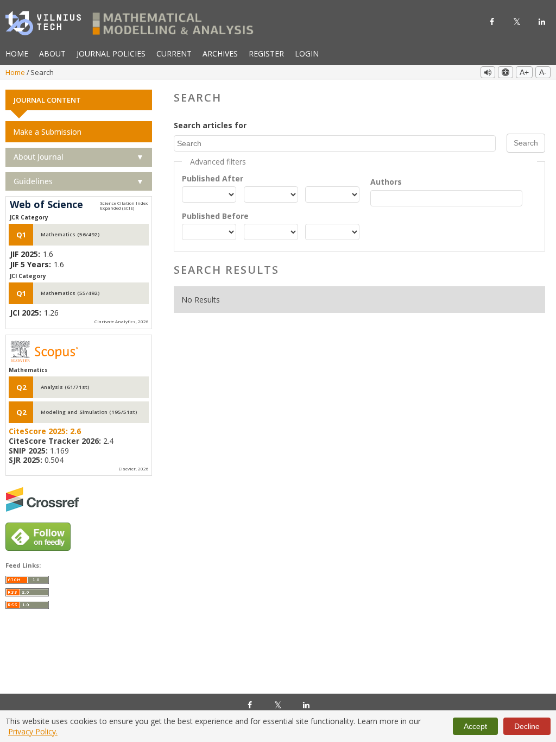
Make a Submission (47, 132)
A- (543, 72)
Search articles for (210, 125)
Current (174, 53)
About (52, 53)
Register (266, 53)
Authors (386, 182)
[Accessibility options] (505, 72)
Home (16, 53)
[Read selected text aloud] (488, 72)
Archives (220, 53)
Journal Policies (111, 53)
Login (307, 53)
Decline (527, 726)
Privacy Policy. (33, 731)
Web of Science (46, 204)
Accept (475, 726)
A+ (524, 72)
